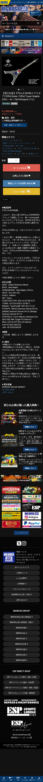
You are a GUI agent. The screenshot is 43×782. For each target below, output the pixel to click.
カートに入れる (20, 168)
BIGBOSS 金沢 (20, 639)
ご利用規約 (21, 584)
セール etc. (25, 780)
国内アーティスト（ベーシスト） (17, 143)
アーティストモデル (10, 140)
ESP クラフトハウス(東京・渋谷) (20, 682)
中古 (18, 780)
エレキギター (7, 148)
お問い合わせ (8, 392)
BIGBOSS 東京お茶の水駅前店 (21, 617)
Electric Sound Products (21, 735)
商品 (11, 780)
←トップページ (21, 533)
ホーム (4, 780)
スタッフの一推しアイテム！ (27, 560)
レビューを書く (20, 192)
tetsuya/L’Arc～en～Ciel (13, 146)
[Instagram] (24, 543)
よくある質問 (20, 578)
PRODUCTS (9, 36)
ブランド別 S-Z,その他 (26, 148)
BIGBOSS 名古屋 (20, 644)
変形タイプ (33, 154)
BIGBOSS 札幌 (20, 628)
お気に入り (28, 29)
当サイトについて (21, 567)
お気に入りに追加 (20, 176)
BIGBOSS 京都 (20, 649)
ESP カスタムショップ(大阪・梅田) (20, 693)
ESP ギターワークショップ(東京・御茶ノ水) (20, 688)
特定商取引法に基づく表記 (20, 594)
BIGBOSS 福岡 (20, 660)
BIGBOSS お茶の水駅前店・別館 (21, 622)
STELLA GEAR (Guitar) (12, 151)
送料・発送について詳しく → (14, 125)
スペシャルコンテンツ (24, 557)
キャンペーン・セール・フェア (27, 554)
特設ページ (20, 552)
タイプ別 (21, 154)
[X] (19, 543)
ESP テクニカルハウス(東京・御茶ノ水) (20, 677)
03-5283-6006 (8, 390)
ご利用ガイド (8, 29)
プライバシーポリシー (21, 589)
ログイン (37, 29)
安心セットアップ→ (35, 13)
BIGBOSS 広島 (20, 655)
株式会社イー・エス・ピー (20, 738)
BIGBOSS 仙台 (20, 633)
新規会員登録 (19, 29)
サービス (20, 562)
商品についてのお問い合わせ (20, 183)
